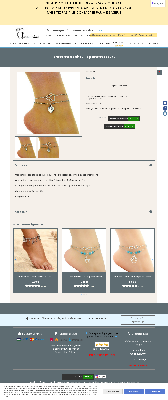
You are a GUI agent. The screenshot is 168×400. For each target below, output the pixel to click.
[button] (81, 294)
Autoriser (134, 118)
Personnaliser (112, 391)
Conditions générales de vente (64, 382)
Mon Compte (108, 382)
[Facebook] (165, 108)
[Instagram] (165, 113)
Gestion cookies (91, 382)
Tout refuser (133, 391)
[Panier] (165, 103)
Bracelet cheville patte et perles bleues (132, 276)
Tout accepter (155, 391)
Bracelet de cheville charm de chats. (35, 276)
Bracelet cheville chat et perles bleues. (84, 276)
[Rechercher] (160, 72)
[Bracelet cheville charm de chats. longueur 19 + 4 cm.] (35, 250)
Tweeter (102, 117)
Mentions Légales (38, 382)
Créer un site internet (128, 382)
